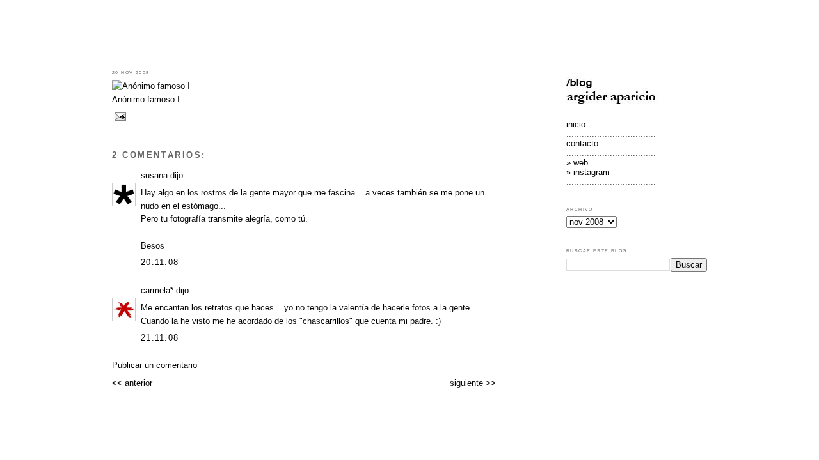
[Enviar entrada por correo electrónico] (119, 116)
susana (154, 175)
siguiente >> (473, 383)
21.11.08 (160, 337)
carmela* (157, 290)
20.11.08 (160, 262)
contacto (582, 143)
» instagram (588, 172)
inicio (575, 124)
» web (577, 162)
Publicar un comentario (154, 365)
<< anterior (132, 383)
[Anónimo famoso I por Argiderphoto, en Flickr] (151, 86)
